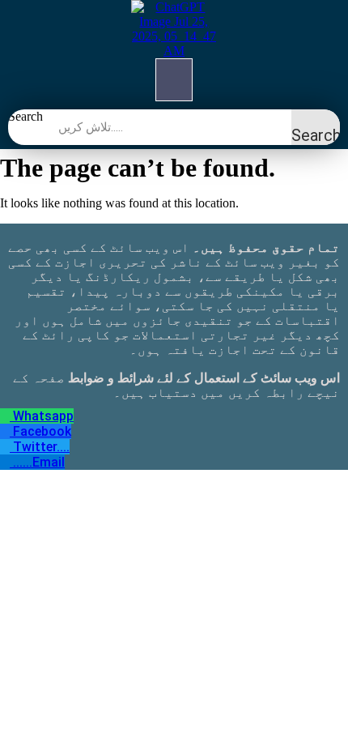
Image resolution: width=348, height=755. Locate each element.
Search (25, 116)
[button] (174, 79)
